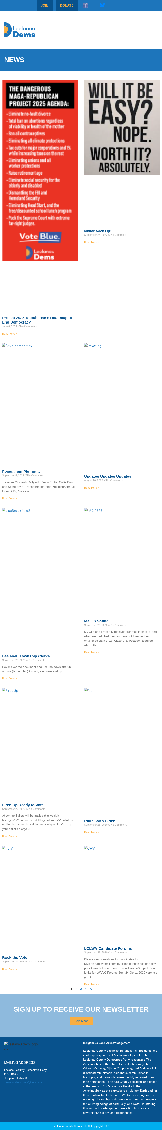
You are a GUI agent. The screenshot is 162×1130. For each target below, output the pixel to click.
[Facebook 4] (85, 5)
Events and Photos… (21, 472)
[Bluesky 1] (102, 5)
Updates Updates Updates (107, 476)
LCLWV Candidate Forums (108, 948)
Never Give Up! (97, 231)
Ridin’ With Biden (99, 821)
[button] (147, 30)
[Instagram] (93, 5)
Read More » (9, 333)
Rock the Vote (14, 957)
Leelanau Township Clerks (26, 656)
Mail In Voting (96, 621)
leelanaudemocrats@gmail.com (24, 1082)
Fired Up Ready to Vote (23, 805)
